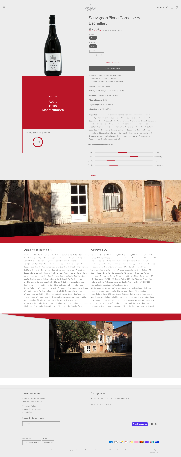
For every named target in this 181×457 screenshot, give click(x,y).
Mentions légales (153, 450)
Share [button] (93, 175)
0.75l (93, 38)
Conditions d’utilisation (122, 450)
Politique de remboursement (84, 450)
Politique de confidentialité (103, 450)
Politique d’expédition (139, 450)
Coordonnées (154, 452)
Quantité (92, 51)
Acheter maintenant (111, 68)
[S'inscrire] (57, 423)
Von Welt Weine (39, 450)
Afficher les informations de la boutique (107, 81)
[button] (4, 7)
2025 (93, 46)
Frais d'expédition (95, 30)
